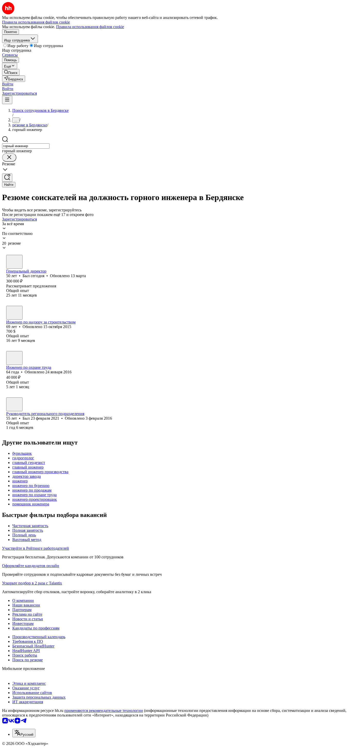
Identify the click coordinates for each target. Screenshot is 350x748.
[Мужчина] (14, 262)
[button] (7, 84)
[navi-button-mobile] (7, 100)
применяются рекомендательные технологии (103, 710)
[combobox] (25, 146)
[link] (10, 72)
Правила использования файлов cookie (90, 27)
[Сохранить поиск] (7, 178)
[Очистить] (9, 157)
